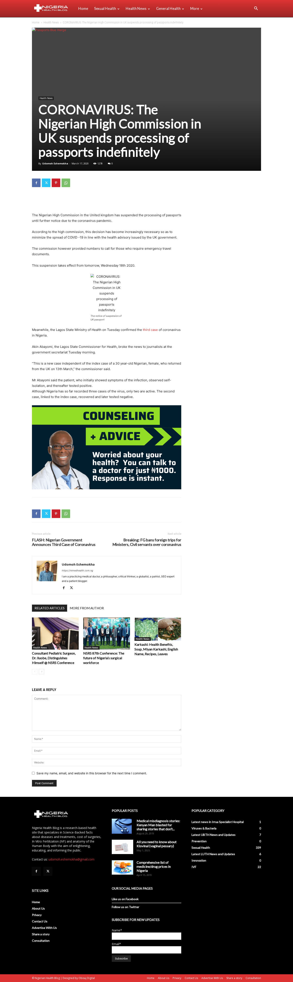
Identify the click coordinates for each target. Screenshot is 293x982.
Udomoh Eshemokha (55, 163)
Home (83, 8)
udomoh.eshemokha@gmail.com (71, 859)
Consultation (41, 940)
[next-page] (41, 671)
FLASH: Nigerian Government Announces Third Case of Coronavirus (63, 542)
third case (150, 330)
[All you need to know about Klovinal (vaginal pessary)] (122, 847)
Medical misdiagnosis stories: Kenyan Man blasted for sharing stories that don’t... (158, 825)
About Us (38, 908)
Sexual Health (105, 8)
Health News (136, 8)
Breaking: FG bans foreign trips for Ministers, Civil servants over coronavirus (146, 542)
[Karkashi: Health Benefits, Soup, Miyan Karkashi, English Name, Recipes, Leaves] (157, 629)
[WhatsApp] (66, 183)
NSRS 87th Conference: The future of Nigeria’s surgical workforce (103, 658)
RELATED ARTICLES (50, 608)
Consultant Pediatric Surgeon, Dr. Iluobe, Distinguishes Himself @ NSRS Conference (54, 658)
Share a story (41, 934)
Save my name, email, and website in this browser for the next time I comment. (91, 773)
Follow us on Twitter (125, 907)
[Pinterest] (56, 183)
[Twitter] (46, 183)
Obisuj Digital (87, 978)
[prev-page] (34, 671)
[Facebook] (36, 183)
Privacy (37, 915)
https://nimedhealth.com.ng (77, 570)
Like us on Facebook (125, 899)
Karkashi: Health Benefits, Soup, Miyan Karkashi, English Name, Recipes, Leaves (156, 649)
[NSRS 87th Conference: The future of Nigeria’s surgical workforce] (106, 633)
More (194, 8)
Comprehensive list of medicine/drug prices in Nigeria (154, 866)
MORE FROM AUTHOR (87, 608)
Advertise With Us (44, 927)
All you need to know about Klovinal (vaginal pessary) (157, 844)
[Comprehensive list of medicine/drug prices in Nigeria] (122, 867)
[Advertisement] (106, 201)
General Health (168, 8)
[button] (256, 9)
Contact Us (39, 921)
